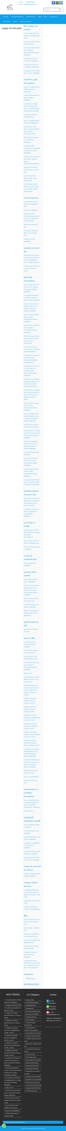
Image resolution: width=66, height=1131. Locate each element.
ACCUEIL (6, 17)
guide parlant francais (32, 1065)
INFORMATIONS (31, 17)
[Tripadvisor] (57, 4)
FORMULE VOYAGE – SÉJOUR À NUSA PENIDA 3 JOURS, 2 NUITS (12, 1045)
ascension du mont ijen (33, 1082)
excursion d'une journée (33, 1036)
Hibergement (54, 17)
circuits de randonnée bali (33, 1085)
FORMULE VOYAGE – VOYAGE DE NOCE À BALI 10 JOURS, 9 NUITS (12, 1053)
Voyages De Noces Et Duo (13, 1005)
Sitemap (6, 1122)
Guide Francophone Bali (17, 1122)
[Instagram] (61, 4)
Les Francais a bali (31, 1091)
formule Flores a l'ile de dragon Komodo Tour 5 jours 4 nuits (12, 1100)
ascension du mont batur (33, 1076)
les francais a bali (31, 1057)
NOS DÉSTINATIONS (17, 17)
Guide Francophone (26, 21)
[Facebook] (53, 4)
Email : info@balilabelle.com (28, 4)
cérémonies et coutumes (33, 1033)
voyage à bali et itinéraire (33, 1088)
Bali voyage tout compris (33, 1060)
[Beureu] (47, 1001)
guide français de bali (32, 1063)
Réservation (6, 21)
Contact (15, 21)
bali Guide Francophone (33, 1011)
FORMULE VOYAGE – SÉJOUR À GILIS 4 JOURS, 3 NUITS (12, 1023)
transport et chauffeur (32, 1014)
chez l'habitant (30, 1020)
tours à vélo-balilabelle (12, 1110)
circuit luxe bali (30, 1054)
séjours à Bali (30, 1000)
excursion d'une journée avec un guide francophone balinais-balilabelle (12, 1093)
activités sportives (31, 1017)
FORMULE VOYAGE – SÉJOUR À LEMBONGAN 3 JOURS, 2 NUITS (12, 1030)
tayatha (43, 1128)
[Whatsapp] (47, 1006)
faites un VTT (9, 1087)
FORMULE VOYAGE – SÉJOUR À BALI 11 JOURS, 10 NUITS (12, 1015)
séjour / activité (42, 17)
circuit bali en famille (32, 1068)
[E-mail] (47, 1012)
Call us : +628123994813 (27, 2)
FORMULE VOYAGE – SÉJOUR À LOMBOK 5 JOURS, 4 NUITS (11, 1038)
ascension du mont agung (33, 1079)
